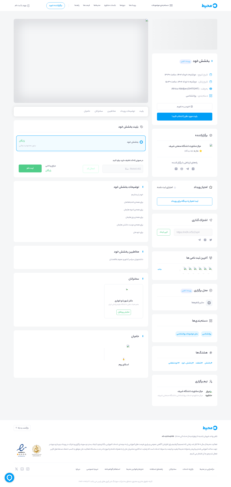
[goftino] (9, 477)
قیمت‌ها (86, 5)
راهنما (76, 5)
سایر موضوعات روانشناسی (187, 334)
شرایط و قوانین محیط (134, 469)
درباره (78, 469)
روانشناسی (191, 96)
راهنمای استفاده (156, 469)
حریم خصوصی (92, 469)
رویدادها (132, 5)
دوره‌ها (122, 5)
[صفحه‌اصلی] (202, 5)
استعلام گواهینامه (112, 469)
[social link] (27, 469)
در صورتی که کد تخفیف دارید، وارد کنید (128, 160)
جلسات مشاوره (110, 5)
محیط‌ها (97, 5)
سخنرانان (172, 469)
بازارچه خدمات (188, 469)
